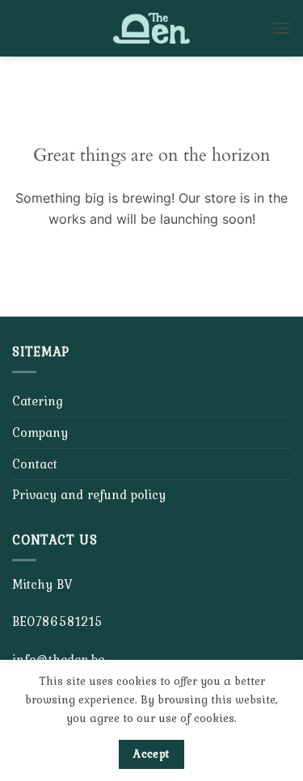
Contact (34, 463)
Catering (37, 400)
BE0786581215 (57, 621)
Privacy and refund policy (89, 494)
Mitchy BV (42, 584)
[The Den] (152, 28)
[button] (281, 28)
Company (40, 432)
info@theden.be (58, 659)
